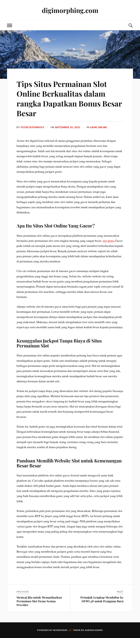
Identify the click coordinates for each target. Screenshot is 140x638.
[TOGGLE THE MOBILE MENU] (9, 25)
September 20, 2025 (67, 127)
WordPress (60, 630)
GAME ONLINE (98, 127)
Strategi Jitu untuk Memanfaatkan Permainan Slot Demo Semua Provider (39, 601)
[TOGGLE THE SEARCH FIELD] (130, 25)
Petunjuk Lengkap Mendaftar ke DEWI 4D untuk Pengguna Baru (101, 599)
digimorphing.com (70, 10)
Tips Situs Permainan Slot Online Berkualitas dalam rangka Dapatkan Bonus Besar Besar (69, 98)
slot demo (108, 241)
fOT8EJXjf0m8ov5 (32, 127)
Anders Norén (94, 630)
